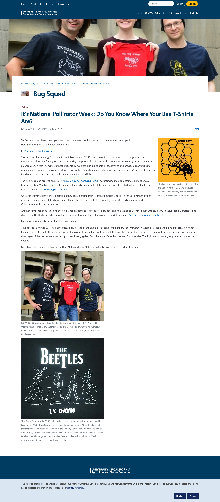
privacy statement (75, 487)
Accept (193, 495)
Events (49, 3)
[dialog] (110, 490)
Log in (180, 3)
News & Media (191, 13)
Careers (24, 3)
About (139, 13)
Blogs (41, 3)
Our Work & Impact (154, 13)
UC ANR (25, 83)
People (33, 3)
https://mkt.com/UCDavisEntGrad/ (80, 180)
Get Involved (174, 13)
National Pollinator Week (38, 150)
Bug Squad (36, 83)
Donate (192, 3)
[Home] (39, 13)
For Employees (62, 3)
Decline (180, 495)
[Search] (172, 3)
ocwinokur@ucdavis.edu (54, 189)
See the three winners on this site (147, 215)
